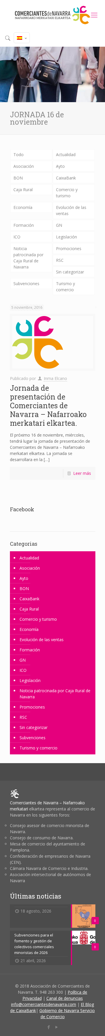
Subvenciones (26, 283)
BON (18, 178)
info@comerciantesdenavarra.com (43, 1004)
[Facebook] (49, 1027)
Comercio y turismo (67, 192)
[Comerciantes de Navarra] (52, 14)
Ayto (60, 166)
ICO (16, 237)
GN (59, 225)
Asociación (23, 166)
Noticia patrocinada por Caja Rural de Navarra (28, 258)
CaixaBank (66, 178)
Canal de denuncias (64, 998)
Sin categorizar (70, 272)
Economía (22, 207)
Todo (18, 154)
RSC (60, 260)
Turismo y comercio (65, 286)
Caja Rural (23, 189)
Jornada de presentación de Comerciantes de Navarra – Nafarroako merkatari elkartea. (48, 405)
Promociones (68, 248)
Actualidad (66, 154)
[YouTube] (56, 1027)
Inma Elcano (55, 378)
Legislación (66, 237)
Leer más (82, 473)
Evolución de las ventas (71, 210)
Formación (23, 225)
